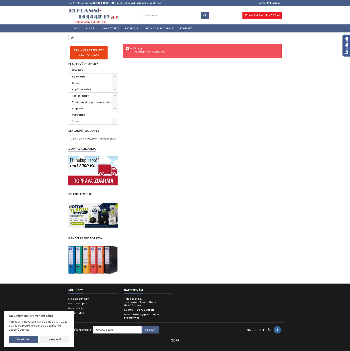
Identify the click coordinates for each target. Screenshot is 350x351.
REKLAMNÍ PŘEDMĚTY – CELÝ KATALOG (94, 139)
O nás (90, 28)
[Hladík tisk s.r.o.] (102, 15)
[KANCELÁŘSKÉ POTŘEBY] (93, 259)
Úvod (75, 28)
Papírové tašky (81, 89)
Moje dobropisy (77, 303)
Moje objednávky (78, 298)
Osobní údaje (76, 313)
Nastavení (55, 339)
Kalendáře (78, 76)
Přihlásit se (273, 3)
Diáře (75, 83)
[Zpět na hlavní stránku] (72, 37)
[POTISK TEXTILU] (93, 215)
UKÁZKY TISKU (110, 28)
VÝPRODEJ (78, 115)
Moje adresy (75, 308)
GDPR (175, 340)
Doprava (131, 28)
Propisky (77, 108)
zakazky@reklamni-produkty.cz (141, 316)
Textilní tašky (80, 96)
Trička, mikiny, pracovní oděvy (91, 102)
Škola (75, 121)
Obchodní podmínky (159, 28)
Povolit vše (23, 339)
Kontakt (186, 28)
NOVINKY (77, 70)
